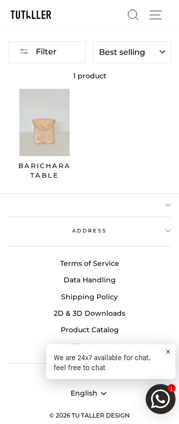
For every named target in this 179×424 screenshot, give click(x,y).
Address (89, 230)
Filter (45, 51)
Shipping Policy (89, 297)
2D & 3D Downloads (89, 313)
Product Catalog (90, 330)
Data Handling (90, 280)
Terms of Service (89, 263)
